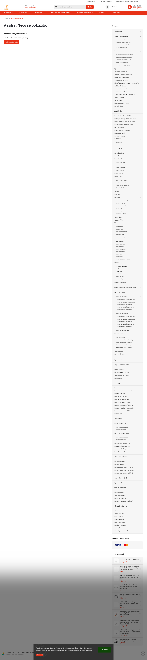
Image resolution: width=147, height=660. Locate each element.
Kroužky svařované (120, 525)
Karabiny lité (119, 208)
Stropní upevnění (119, 495)
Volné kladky (119, 271)
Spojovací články (119, 220)
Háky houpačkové (119, 522)
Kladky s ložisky (120, 276)
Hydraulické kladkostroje (122, 446)
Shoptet (12, 654)
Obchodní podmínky (106, 2)
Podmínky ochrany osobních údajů (127, 2)
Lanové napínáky (119, 159)
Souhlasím (105, 650)
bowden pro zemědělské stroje (124, 411)
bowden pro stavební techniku (123, 405)
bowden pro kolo (119, 394)
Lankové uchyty (119, 493)
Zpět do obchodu (12, 42)
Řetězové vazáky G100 (122, 313)
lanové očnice (118, 174)
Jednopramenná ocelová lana (124, 40)
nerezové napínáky (121, 249)
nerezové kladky (120, 254)
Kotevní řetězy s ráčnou (121, 372)
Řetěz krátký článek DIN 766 (122, 116)
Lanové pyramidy (119, 462)
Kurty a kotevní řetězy (121, 365)
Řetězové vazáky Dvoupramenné (126, 302)
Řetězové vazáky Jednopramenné (126, 299)
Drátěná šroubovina (120, 506)
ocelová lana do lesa (120, 92)
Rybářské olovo (119, 483)
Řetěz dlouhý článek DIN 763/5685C (125, 122)
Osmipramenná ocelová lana (124, 45)
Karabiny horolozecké (122, 201)
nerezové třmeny (120, 244)
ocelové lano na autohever (122, 357)
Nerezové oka (119, 256)
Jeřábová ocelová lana (121, 72)
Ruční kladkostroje (121, 430)
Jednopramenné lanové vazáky (124, 340)
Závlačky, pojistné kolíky (122, 531)
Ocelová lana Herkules (121, 80)
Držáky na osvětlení (120, 498)
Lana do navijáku (120, 337)
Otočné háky (119, 227)
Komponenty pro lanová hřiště (123, 473)
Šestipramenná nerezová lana (124, 57)
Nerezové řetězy (119, 136)
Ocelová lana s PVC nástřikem (123, 66)
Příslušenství (118, 148)
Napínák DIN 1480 (120, 165)
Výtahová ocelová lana (121, 69)
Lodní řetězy (118, 139)
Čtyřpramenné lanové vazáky (124, 348)
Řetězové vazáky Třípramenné (125, 304)
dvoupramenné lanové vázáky (124, 342)
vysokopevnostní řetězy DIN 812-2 (124, 125)
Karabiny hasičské (120, 203)
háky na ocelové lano (122, 232)
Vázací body (118, 177)
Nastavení (40, 655)
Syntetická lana (119, 98)
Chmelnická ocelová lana (121, 77)
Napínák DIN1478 (120, 162)
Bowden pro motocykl (121, 397)
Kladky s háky (119, 279)
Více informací (87, 651)
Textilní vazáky (119, 351)
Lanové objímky (119, 153)
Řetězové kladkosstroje (121, 433)
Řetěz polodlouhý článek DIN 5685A (125, 119)
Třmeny (116, 192)
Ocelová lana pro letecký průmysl (124, 95)
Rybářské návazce (120, 360)
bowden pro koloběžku (121, 399)
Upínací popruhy (119, 370)
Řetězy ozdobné (119, 133)
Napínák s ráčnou (120, 170)
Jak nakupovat (91, 2)
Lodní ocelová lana (120, 86)
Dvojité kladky (119, 274)
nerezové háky (120, 241)
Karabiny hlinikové (121, 206)
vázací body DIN (120, 188)
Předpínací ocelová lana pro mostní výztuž (127, 83)
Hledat (89, 7)
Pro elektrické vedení (121, 266)
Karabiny (117, 197)
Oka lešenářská (119, 519)
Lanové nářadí (118, 106)
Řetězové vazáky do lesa (122, 330)
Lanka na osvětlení (120, 488)
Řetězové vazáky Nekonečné (124, 309)
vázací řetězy (118, 111)
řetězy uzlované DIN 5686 (122, 130)
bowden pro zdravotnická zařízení (124, 408)
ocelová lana (118, 31)
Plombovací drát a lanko (121, 103)
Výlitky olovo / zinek (120, 478)
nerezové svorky (120, 246)
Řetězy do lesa (119, 127)
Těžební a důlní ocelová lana (123, 75)
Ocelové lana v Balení (121, 47)
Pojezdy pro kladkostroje (122, 452)
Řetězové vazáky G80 (121, 296)
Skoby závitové (119, 514)
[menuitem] (10, 13)
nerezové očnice (120, 251)
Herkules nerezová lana (122, 62)
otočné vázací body (121, 180)
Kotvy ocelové (119, 142)
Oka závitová (118, 511)
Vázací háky (118, 223)
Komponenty (118, 414)
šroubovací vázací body (122, 185)
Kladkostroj (118, 419)
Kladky (116, 263)
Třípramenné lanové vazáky (123, 345)
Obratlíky (117, 194)
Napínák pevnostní (121, 168)
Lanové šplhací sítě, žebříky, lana (124, 470)
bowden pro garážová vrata (122, 402)
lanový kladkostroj (120, 423)
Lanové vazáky (118, 334)
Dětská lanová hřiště (120, 457)
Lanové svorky (118, 156)
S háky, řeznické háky (121, 528)
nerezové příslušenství (121, 238)
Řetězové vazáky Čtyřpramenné (125, 307)
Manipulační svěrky (120, 449)
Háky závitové (118, 517)
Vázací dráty (118, 100)
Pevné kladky (119, 269)
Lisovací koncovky (120, 283)
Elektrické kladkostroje (122, 427)
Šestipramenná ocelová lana (123, 42)
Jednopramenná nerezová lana (124, 55)
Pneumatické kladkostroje (122, 443)
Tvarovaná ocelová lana (121, 89)
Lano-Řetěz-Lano (119, 354)
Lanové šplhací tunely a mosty (123, 467)
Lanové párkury (119, 465)
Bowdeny (117, 383)
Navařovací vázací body (122, 183)
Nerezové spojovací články (123, 259)
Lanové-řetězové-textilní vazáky (125, 288)
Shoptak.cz (21, 654)
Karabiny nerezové (121, 213)
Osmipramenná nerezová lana (124, 60)
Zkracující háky (120, 234)
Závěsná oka (118, 217)
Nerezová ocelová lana (121, 51)
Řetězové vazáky (119, 292)
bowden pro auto (119, 388)
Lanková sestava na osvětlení (123, 501)
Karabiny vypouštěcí (121, 211)
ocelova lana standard (121, 36)
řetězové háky (119, 229)
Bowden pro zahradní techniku (123, 391)
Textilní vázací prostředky (122, 375)
